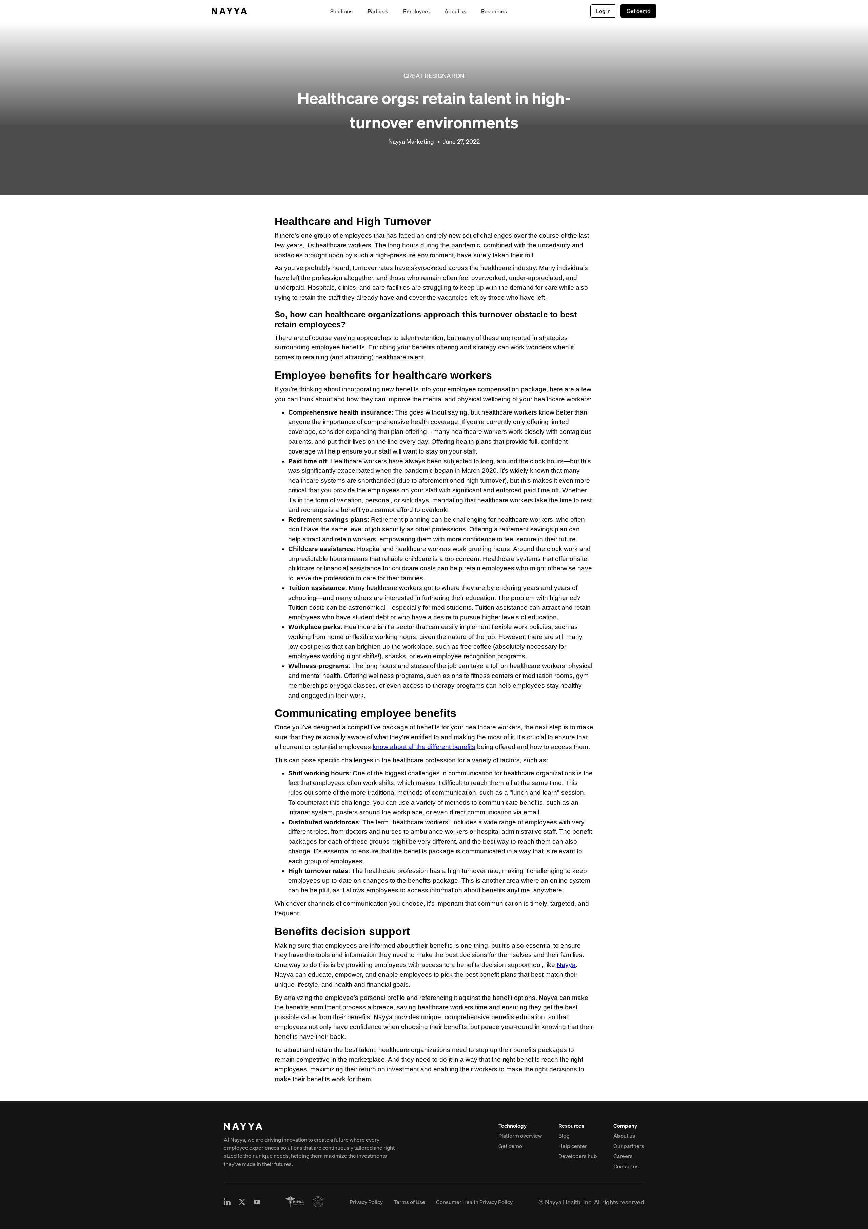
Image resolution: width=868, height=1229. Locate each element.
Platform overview (520, 1136)
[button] (341, 11)
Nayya (566, 964)
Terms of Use (409, 1202)
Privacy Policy (366, 1202)
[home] (229, 11)
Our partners (628, 1146)
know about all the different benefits (424, 746)
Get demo (638, 11)
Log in (603, 11)
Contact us (626, 1166)
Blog (563, 1136)
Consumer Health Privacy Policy (474, 1202)
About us (455, 11)
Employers (416, 11)
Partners (378, 11)
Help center (572, 1146)
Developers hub (577, 1156)
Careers (623, 1156)
